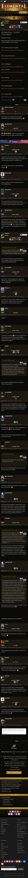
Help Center (19, 843)
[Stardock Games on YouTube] (13, 811)
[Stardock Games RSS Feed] (19, 814)
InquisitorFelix (8, 416)
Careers (2, 848)
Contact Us (3, 856)
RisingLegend (8, 210)
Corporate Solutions (5, 824)
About (2, 843)
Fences (2, 828)
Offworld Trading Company (22, 833)
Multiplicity (3, 831)
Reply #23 (4, 684)
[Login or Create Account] (22, 1)
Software (4, 820)
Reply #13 (4, 401)
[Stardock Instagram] (17, 811)
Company (4, 840)
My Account (19, 845)
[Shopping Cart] (24, 1)
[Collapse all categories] (27, 797)
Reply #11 (3, 332)
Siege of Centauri (20, 835)
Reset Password (20, 850)
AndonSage (8, 326)
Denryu (7, 145)
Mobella (7, 657)
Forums (2, 857)
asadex (7, 641)
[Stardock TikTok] (14, 814)
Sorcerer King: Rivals (21, 837)
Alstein (6, 346)
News (2, 850)
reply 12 (12, 454)
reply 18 (14, 576)
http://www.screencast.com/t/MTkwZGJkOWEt (13, 72)
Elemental (19, 824)
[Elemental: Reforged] (14, 7)
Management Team (4, 846)
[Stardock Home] (5, 1)
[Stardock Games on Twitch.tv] (15, 811)
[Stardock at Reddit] (9, 814)
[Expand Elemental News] (2, 801)
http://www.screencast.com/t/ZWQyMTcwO (12, 50)
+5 (2, 702)
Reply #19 (4, 571)
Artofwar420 (8, 718)
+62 (2, 193)
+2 (2, 177)
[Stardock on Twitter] (8, 811)
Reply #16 (4, 482)
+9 (2, 312)
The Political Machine (21, 831)
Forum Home (3, 14)
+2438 (2, 25)
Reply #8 (3, 276)
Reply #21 (4, 647)
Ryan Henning (8, 476)
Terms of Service (13, 875)
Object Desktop (4, 822)
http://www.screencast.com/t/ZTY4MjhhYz (12, 97)
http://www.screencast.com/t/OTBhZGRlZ (12, 80)
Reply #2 (3, 130)
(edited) (25, 29)
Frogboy (7, 21)
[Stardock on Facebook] (10, 811)
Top (26, 113)
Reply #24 (4, 707)
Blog (2, 845)
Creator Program (4, 854)
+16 (2, 628)
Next (24, 104)
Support (19, 840)
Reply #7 (3, 242)
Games (19, 820)
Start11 (2, 826)
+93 (2, 149)
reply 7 (13, 360)
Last (26, 104)
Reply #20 (4, 631)
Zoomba (7, 676)
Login (11, 14)
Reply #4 (3, 179)
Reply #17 (4, 501)
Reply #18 (4, 524)
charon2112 (8, 189)
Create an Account (20, 846)
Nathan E (7, 288)
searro (6, 308)
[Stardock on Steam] (20, 811)
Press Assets (3, 852)
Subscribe (20, 869)
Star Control (19, 829)
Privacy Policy (6, 875)
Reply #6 (3, 216)
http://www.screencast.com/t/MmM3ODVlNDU (13, 58)
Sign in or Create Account (14, 772)
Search (8, 14)
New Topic (23, 12)
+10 (2, 446)
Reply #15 (4, 448)
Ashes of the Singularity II (21, 822)
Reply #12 (4, 355)
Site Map (22, 875)
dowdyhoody (8, 124)
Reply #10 (4, 315)
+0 (2, 111)
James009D (8, 267)
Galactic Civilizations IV (21, 826)
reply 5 (15, 247)
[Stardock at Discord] (11, 814)
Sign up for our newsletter (8, 867)
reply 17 (17, 530)
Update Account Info (21, 852)
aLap (6, 624)
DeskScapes (3, 829)
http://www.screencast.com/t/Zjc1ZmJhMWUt (13, 88)
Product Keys (19, 848)
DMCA (18, 875)
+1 (2, 661)
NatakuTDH (8, 173)
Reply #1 (3, 114)
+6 (2, 128)
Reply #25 (4, 725)
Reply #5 (3, 198)
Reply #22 (4, 664)
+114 (2, 680)
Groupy (2, 833)
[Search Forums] (27, 1)
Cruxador (7, 442)
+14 (2, 214)
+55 (2, 350)
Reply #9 (3, 296)
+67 (2, 271)
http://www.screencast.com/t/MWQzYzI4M (12, 66)
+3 (2, 292)
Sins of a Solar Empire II (21, 828)
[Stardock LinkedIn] (16, 814)
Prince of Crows (9, 107)
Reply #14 (4, 424)
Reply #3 (3, 154)
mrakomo (7, 698)
